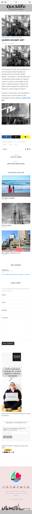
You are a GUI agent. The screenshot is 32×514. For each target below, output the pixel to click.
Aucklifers (16, 495)
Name (4, 295)
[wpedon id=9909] (7, 141)
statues (4, 144)
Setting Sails (6, 225)
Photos (26, 493)
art (15, 141)
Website (4, 310)
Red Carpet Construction (11, 253)
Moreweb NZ (19, 499)
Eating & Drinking (19, 493)
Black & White (21, 141)
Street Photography (16, 37)
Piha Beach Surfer (8, 198)
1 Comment (11, 43)
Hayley (5, 149)
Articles (7, 493)
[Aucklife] (16, 476)
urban (10, 144)
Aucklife (16, 7)
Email (4, 302)
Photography (6, 37)
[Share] (6, 136)
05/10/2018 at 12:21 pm (7, 271)
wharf (16, 144)
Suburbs (11, 493)
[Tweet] (16, 136)
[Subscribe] (25, 136)
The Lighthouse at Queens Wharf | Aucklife (16, 274)
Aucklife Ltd (24, 491)
